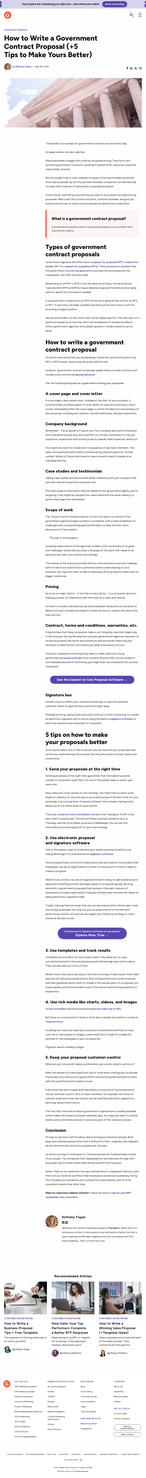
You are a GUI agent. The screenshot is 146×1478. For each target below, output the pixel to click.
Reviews (51, 1401)
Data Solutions (54, 1429)
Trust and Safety (88, 1411)
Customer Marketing (24, 1401)
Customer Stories (89, 1396)
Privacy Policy (64, 1454)
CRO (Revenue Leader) (25, 1391)
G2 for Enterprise (22, 1426)
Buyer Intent (53, 1406)
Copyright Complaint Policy (109, 1454)
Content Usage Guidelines (130, 1454)
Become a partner (89, 1423)
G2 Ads (51, 1424)
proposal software (71, 657)
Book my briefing (114, 4)
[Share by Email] (140, 68)
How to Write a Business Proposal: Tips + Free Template (21, 1328)
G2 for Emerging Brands (25, 1436)
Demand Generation (24, 1396)
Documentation (88, 1401)
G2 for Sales (20, 1421)
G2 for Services (21, 1431)
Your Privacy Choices (71, 1460)
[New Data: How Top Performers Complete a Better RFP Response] (73, 1297)
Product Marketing (23, 1406)
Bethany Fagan (24, 66)
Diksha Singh (23, 1349)
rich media (59, 1008)
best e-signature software (117, 718)
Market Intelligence (56, 1411)
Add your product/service (127, 1428)
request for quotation (77, 266)
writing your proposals (110, 383)
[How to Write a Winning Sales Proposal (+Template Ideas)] (120, 1297)
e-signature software (100, 853)
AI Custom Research (57, 1386)
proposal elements (83, 374)
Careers (117, 1401)
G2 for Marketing (22, 1416)
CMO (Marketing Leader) (26, 1386)
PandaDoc (114, 1228)
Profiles (51, 1391)
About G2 (118, 1386)
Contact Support (122, 1418)
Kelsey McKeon (119, 1353)
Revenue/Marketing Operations (29, 1411)
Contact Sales (120, 1413)
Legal (83, 1406)
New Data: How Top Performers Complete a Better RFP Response (70, 1328)
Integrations (86, 1428)
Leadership (119, 1391)
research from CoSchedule (73, 814)
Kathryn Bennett (72, 1353)
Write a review (127, 1435)
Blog (83, 1386)
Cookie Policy (76, 1454)
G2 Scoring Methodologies (35, 1454)
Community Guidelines (15, 1454)
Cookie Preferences (90, 1454)
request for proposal (104, 262)
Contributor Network (16, 29)
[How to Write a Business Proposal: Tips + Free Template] (25, 1297)
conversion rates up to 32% (104, 1008)
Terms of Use (51, 1454)
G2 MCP (51, 1396)
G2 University (87, 1391)
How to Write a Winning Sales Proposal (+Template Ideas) (117, 1328)
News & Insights (121, 1396)
